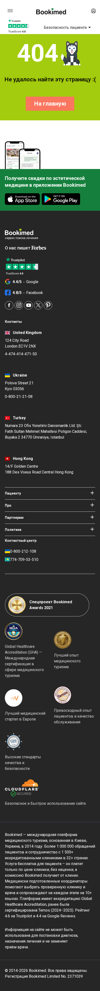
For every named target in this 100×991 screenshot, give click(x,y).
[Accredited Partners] (62, 695)
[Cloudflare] (45, 788)
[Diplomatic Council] (13, 741)
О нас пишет (18, 247)
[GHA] (13, 631)
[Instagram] (19, 305)
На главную (50, 103)
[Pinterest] (48, 305)
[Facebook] (9, 305)
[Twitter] (38, 305)
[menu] (10, 11)
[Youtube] (28, 305)
